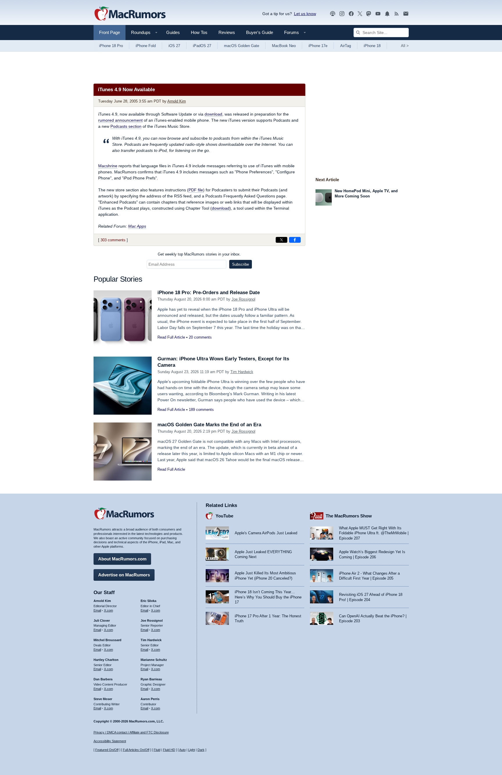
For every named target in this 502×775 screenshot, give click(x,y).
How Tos (199, 32)
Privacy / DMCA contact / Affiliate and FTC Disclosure (131, 732)
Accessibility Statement (110, 741)
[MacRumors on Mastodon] (369, 14)
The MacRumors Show (349, 515)
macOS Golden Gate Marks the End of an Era (209, 424)
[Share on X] (281, 240)
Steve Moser (103, 699)
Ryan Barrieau (151, 679)
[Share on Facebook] (295, 240)
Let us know (305, 13)
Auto (182, 749)
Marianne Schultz (154, 659)
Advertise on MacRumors (124, 574)
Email (97, 610)
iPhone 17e (318, 46)
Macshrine (107, 165)
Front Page (109, 32)
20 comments (200, 337)
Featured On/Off (107, 749)
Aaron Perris (150, 699)
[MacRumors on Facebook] (351, 14)
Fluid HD (169, 749)
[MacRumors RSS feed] (396, 14)
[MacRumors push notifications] (387, 14)
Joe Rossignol (243, 299)
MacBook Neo (284, 46)
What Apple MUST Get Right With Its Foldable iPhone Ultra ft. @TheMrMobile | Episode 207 (373, 533)
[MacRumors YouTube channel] (378, 14)
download (213, 114)
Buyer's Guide (259, 32)
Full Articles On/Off (136, 749)
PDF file (196, 190)
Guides (173, 32)
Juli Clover (102, 620)
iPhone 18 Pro (111, 46)
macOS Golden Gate (241, 46)
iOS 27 (174, 46)
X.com (108, 610)
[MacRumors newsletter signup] (406, 14)
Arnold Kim (176, 101)
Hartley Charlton (106, 659)
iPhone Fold (146, 46)
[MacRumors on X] (360, 14)
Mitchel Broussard (107, 640)
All (405, 46)
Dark (201, 749)
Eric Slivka (148, 601)
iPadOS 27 (202, 46)
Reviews (226, 32)
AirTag (345, 46)
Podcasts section (125, 126)
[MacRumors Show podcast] (333, 14)
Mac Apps (137, 226)
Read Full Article (171, 337)
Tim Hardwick (241, 372)
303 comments (113, 240)
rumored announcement (120, 120)
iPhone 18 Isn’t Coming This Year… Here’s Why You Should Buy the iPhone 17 (268, 597)
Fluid (157, 749)
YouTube (224, 515)
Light (191, 749)
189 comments (201, 409)
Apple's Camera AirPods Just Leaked (266, 533)
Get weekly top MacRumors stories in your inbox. (199, 254)
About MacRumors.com (122, 558)
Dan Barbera (103, 679)
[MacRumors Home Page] (130, 14)
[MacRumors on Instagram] (342, 14)
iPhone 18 (372, 46)
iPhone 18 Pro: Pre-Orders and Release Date (208, 292)
